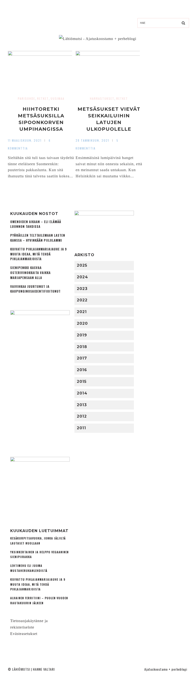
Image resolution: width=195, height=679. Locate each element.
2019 (82, 335)
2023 (82, 288)
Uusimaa (57, 98)
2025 (82, 265)
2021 (82, 312)
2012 (82, 416)
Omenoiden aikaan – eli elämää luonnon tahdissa (35, 224)
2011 (81, 428)
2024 (82, 277)
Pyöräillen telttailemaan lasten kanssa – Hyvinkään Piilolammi (37, 238)
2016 (82, 370)
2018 (82, 346)
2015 (82, 381)
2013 (82, 405)
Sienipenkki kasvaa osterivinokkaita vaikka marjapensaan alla (30, 272)
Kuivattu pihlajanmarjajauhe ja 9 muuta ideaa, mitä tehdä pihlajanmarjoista (38, 254)
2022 (82, 300)
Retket (43, 98)
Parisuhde (26, 98)
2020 (82, 323)
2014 (82, 393)
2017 (82, 358)
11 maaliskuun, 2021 (25, 140)
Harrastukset (102, 98)
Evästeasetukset (23, 634)
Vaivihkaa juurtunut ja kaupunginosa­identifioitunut (35, 289)
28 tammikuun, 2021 (92, 140)
